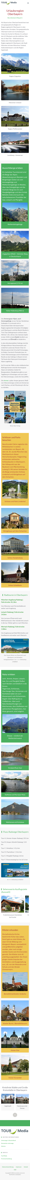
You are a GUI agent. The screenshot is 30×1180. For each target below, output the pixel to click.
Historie (3, 1146)
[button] (28, 3)
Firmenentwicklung (6, 1158)
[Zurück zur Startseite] (9, 3)
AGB (15, 1169)
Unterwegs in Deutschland (8, 1140)
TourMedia (4, 1156)
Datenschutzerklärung (7, 1167)
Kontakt (26, 1167)
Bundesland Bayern (15, 18)
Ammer (6, 380)
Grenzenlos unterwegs (7, 1143)
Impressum (18, 1167)
